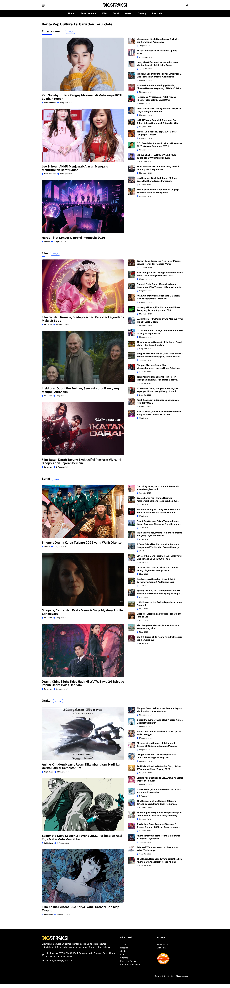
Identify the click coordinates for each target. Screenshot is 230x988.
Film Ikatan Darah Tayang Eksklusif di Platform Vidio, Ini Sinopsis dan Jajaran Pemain (81, 461)
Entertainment (88, 13)
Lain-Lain (157, 13)
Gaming (142, 13)
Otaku (128, 13)
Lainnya (70, 32)
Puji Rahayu (48, 772)
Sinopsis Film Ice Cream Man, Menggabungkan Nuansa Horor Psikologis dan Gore (158, 368)
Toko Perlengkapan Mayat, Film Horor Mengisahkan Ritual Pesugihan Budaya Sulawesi (157, 379)
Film (104, 13)
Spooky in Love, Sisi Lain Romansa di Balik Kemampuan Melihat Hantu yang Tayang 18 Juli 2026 (159, 593)
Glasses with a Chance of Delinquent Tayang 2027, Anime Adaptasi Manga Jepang (156, 746)
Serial (116, 13)
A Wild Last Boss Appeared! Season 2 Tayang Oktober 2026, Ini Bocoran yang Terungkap (157, 827)
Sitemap (124, 957)
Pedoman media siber (130, 964)
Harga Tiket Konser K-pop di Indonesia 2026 (73, 237)
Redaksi (124, 947)
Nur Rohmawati (50, 103)
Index (123, 954)
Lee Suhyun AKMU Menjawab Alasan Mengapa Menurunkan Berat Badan (75, 168)
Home (71, 13)
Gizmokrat (161, 947)
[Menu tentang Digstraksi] (43, 5)
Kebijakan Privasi (128, 961)
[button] (187, 5)
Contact (124, 951)
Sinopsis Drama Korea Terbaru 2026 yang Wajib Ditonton (83, 542)
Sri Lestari (48, 325)
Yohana (47, 242)
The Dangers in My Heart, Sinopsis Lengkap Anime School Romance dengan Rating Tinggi (159, 815)
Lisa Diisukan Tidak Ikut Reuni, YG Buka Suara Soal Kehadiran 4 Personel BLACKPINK (157, 181)
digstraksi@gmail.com (62, 960)
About (123, 944)
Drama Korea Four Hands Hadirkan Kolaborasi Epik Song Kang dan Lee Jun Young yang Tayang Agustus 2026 (157, 501)
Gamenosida (162, 944)
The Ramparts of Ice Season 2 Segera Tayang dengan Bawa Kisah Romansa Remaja (156, 804)
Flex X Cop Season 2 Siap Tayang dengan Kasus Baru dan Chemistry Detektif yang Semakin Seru (158, 524)
